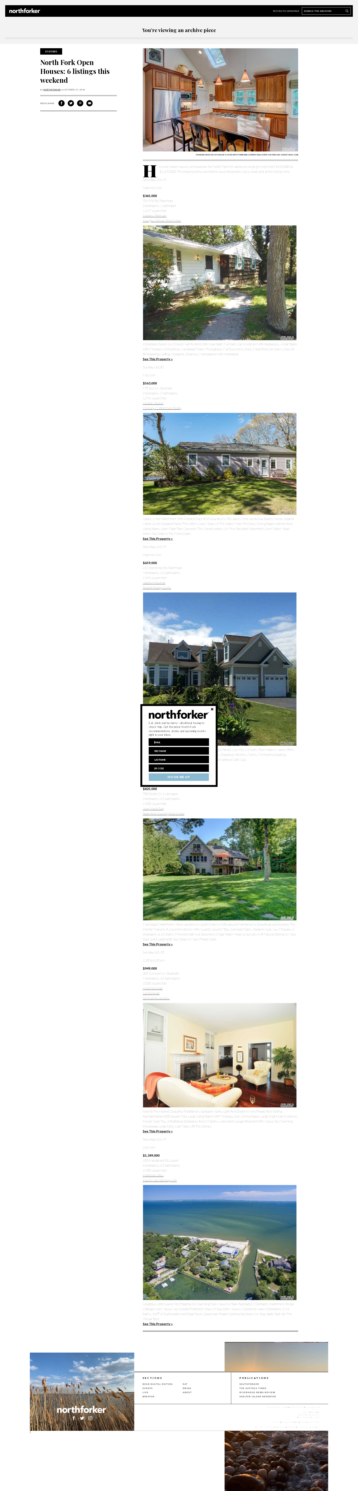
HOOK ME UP (179, 777)
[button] (179, 729)
